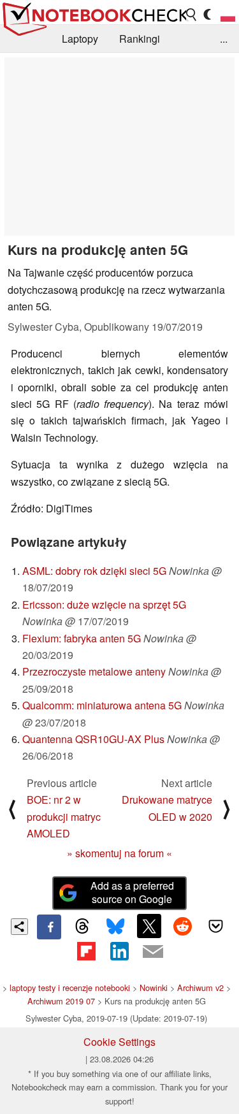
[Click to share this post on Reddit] (182, 926)
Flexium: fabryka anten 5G (81, 638)
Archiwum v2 (200, 987)
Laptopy (80, 38)
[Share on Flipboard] (86, 951)
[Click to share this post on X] (149, 926)
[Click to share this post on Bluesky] (115, 927)
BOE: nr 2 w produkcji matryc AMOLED (64, 816)
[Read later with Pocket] (216, 926)
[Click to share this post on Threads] (82, 927)
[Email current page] (153, 952)
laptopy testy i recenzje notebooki (70, 987)
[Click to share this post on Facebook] (49, 927)
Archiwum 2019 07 (61, 1001)
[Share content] (19, 927)
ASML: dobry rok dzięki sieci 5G (94, 570)
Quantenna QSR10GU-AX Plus (93, 739)
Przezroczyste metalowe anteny (94, 671)
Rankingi (139, 38)
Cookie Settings (119, 1041)
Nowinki (154, 987)
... (224, 38)
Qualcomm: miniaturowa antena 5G (102, 705)
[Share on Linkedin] (119, 951)
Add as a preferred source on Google (132, 892)
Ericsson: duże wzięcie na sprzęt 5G (104, 604)
